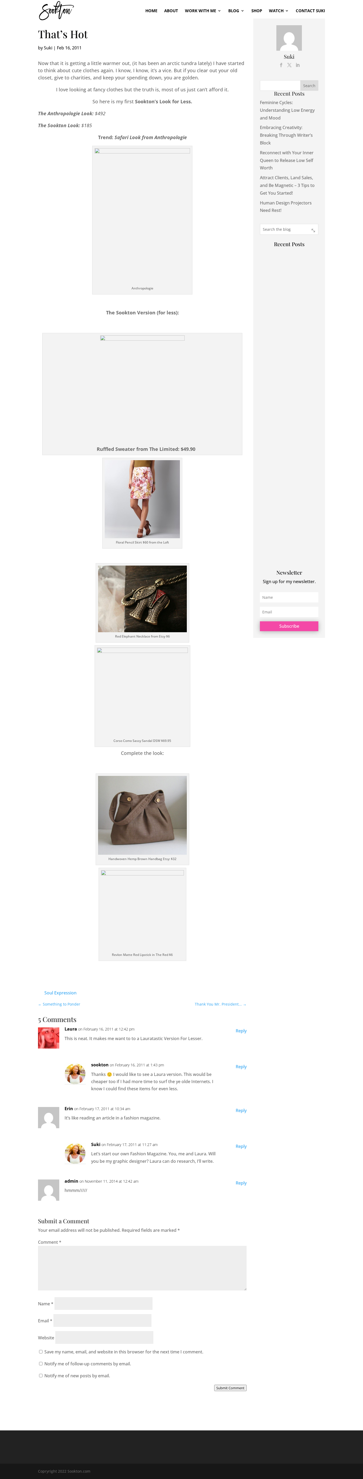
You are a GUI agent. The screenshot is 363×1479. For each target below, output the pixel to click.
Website (46, 1338)
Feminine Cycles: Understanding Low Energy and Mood (287, 110)
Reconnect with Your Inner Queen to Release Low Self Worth (287, 160)
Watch (276, 11)
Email (45, 1321)
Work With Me (200, 11)
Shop (256, 11)
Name (45, 1304)
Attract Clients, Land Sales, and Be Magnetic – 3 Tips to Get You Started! (287, 185)
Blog (233, 11)
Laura (71, 1029)
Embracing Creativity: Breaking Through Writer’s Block (286, 135)
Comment (49, 1242)
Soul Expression (60, 993)
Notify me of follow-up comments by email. (87, 1364)
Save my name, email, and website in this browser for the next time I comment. (123, 1352)
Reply (241, 1031)
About (171, 11)
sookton (100, 1065)
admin (71, 1181)
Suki (48, 48)
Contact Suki (310, 11)
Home (151, 11)
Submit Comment (230, 1388)
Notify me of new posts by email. (77, 1376)
